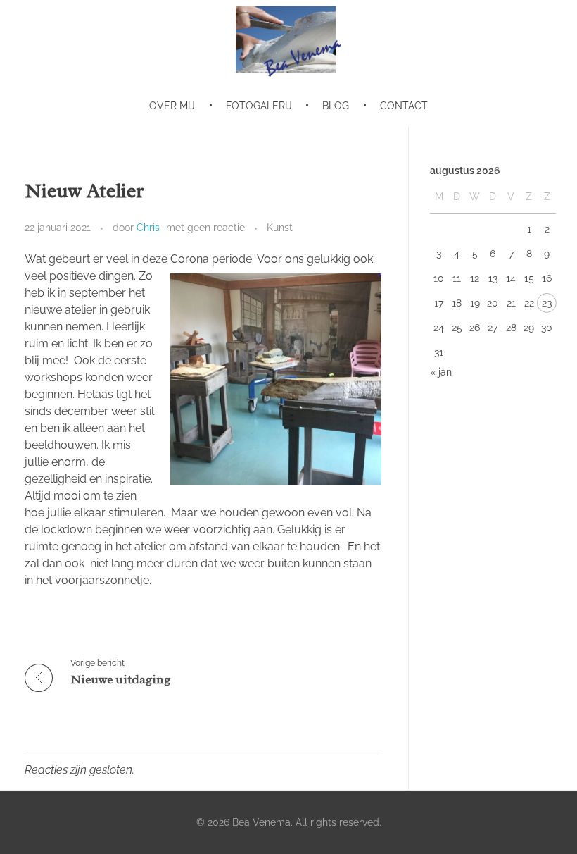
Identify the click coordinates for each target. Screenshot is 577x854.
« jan (441, 372)
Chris (148, 227)
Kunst (280, 227)
